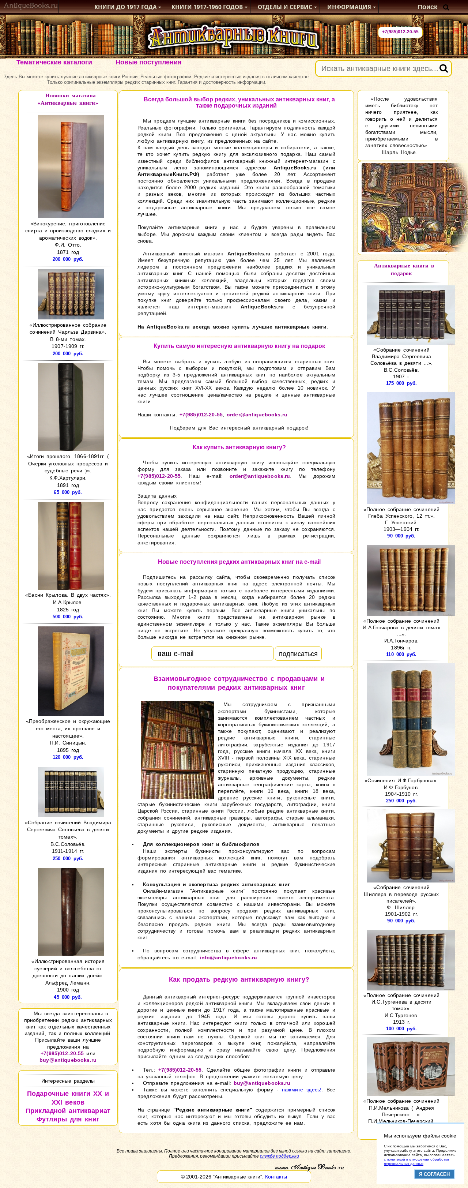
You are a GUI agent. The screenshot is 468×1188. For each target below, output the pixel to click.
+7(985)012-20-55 (400, 31)
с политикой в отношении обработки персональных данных (416, 1161)
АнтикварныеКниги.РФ (167, 174)
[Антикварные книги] (31, 7)
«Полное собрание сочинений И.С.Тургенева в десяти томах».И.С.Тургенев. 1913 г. (401, 1008)
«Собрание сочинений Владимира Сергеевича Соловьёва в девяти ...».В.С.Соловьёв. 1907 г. (401, 363)
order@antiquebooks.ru (257, 414)
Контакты (276, 1177)
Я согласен (434, 1174)
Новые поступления (149, 62)
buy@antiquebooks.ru (68, 1060)
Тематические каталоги (54, 62)
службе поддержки (279, 1156)
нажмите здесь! (301, 1090)
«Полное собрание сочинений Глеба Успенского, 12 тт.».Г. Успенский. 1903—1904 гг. (401, 519)
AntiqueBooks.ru (295, 167)
